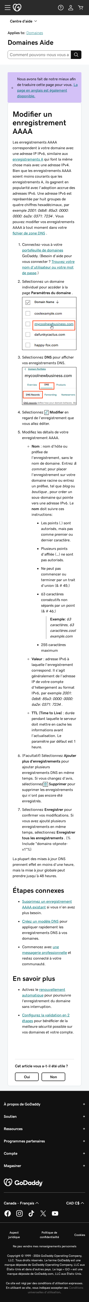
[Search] (76, 54)
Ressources (13, 1129)
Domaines (34, 33)
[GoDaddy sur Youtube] (55, 1216)
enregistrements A (28, 159)
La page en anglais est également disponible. (47, 90)
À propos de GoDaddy (22, 1104)
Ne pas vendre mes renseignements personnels (44, 1246)
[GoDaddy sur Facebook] (7, 1216)
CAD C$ (73, 1203)
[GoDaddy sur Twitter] (43, 1216)
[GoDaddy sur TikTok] (31, 1216)
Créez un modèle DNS (40, 921)
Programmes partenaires (24, 1141)
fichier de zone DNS (29, 233)
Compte (10, 1153)
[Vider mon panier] (80, 7)
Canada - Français (19, 1203)
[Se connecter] (70, 7)
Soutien (10, 1116)
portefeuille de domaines (42, 250)
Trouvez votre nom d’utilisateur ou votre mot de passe (48, 267)
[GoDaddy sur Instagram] (19, 1216)
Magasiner (12, 1165)
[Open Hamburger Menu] (6, 7)
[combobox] (39, 55)
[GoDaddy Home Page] (23, 1183)
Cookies (79, 1234)
